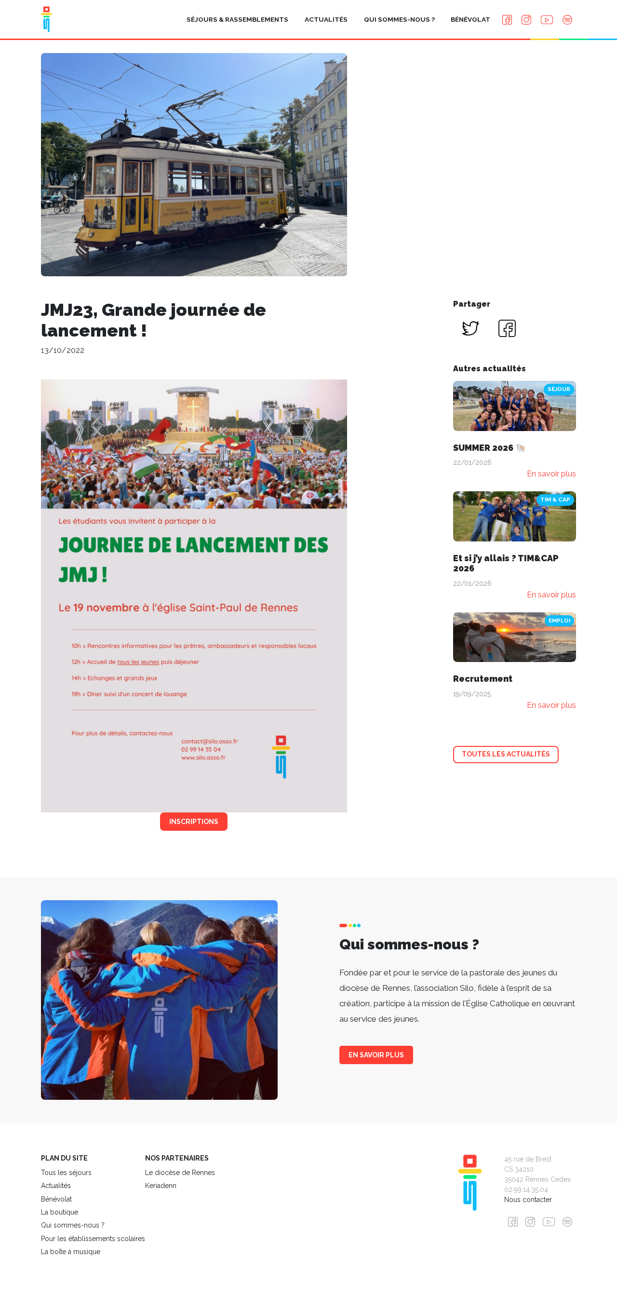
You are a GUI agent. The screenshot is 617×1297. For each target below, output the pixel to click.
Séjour (559, 389)
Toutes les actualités (506, 754)
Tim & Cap (555, 499)
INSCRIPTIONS (193, 821)
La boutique (59, 1212)
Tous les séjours (66, 1172)
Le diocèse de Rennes (180, 1172)
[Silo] (46, 19)
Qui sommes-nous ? (399, 19)
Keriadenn (160, 1185)
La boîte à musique (70, 1252)
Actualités (326, 19)
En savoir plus (376, 1055)
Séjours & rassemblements (237, 19)
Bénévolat (470, 19)
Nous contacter (528, 1199)
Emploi (559, 620)
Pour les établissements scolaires (93, 1239)
